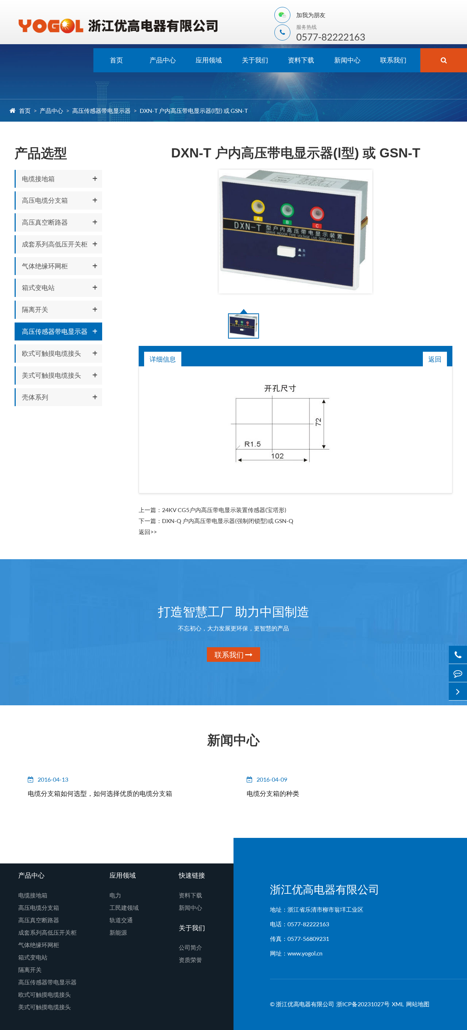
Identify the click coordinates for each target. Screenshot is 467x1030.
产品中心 (163, 60)
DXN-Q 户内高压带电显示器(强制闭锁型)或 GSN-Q (227, 520)
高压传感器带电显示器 (101, 110)
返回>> (148, 531)
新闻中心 (347, 60)
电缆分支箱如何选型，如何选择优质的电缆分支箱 (100, 793)
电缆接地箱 (38, 179)
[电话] (458, 655)
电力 (115, 895)
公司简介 (190, 947)
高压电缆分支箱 (45, 200)
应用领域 (209, 60)
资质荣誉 (190, 959)
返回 (434, 359)
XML (398, 1003)
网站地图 (417, 1003)
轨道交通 (121, 919)
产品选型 (41, 153)
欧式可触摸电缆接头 (51, 353)
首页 (116, 60)
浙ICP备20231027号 (363, 1003)
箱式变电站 (38, 287)
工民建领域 (124, 907)
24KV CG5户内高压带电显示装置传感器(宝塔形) (224, 509)
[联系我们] (458, 673)
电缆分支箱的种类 (273, 793)
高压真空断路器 (45, 222)
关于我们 (255, 60)
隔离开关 (35, 309)
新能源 (118, 932)
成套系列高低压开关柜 (55, 244)
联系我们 (393, 60)
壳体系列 (35, 397)
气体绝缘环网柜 (45, 266)
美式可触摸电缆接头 (51, 375)
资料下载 (301, 60)
